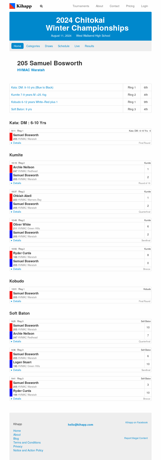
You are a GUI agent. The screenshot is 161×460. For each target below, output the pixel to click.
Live (77, 46)
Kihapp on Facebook (136, 422)
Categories (33, 46)
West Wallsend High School (93, 35)
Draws (49, 46)
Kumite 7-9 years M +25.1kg (28, 95)
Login (144, 6)
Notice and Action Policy (28, 450)
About (99, 6)
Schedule (64, 46)
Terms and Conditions (27, 442)
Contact (114, 6)
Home (17, 46)
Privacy (17, 446)
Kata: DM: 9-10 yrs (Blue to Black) (32, 87)
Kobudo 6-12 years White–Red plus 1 (34, 102)
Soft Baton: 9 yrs (21, 109)
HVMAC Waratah (31, 69)
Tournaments (81, 6)
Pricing (130, 6)
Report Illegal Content (136, 438)
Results (89, 46)
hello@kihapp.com (80, 424)
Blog (16, 438)
